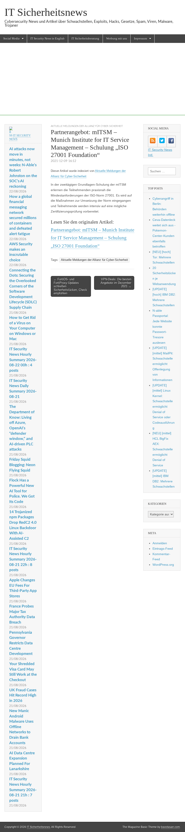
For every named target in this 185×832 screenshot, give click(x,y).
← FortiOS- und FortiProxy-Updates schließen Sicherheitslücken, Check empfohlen (70, 286)
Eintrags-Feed (163, 548)
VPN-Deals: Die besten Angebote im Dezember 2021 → (116, 283)
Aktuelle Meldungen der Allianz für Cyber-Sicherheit (87, 126)
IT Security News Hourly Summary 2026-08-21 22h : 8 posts (23, 559)
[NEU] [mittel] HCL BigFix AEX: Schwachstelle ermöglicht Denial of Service (163, 449)
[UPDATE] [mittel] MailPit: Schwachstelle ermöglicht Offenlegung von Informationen (163, 364)
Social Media (11, 38)
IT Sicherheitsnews (46, 12)
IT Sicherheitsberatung (85, 38)
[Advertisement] (92, 83)
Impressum (140, 38)
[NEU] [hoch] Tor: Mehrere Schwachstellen (164, 257)
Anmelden (160, 543)
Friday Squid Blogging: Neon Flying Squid (22, 465)
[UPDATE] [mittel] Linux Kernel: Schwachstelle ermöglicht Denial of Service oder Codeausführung (164, 406)
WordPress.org (163, 564)
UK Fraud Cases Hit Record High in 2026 (22, 695)
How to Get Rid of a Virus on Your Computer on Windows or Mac (22, 328)
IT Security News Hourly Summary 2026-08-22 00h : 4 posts (23, 359)
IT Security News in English (47, 38)
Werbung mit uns (116, 38)
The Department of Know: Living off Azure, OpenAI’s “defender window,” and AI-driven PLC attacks (22, 428)
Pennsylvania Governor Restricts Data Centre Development (21, 643)
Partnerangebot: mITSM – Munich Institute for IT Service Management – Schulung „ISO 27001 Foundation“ (92, 238)
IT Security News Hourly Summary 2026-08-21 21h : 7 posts (23, 789)
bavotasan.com (170, 827)
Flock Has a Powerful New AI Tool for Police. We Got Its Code (22, 491)
